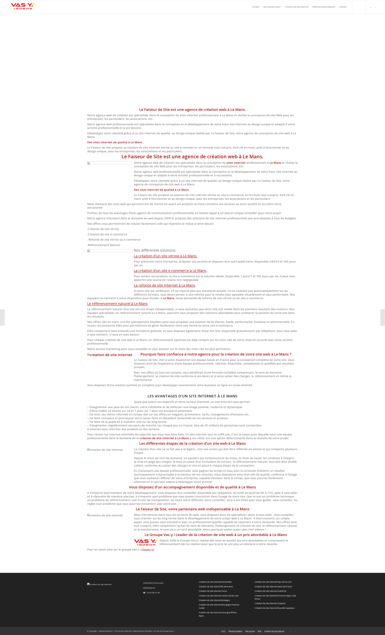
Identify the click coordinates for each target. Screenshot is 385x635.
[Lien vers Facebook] (375, 6)
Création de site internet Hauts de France (273, 586)
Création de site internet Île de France (216, 586)
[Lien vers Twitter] (370, 6)
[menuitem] (255, 6)
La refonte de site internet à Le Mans (164, 285)
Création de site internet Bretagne (214, 600)
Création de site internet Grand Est (270, 591)
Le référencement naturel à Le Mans (117, 303)
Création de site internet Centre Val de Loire (219, 595)
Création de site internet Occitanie (270, 603)
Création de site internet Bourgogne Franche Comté (219, 606)
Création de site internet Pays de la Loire (273, 581)
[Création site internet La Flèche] (382, 317)
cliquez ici (147, 549)
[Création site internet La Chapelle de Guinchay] (2, 317)
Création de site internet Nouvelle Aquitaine (274, 608)
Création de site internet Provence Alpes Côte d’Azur (275, 597)
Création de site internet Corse (213, 591)
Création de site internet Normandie (215, 581)
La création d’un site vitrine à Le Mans (165, 255)
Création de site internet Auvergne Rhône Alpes (218, 614)
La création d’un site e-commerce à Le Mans (170, 270)
